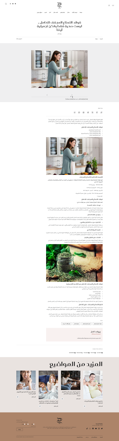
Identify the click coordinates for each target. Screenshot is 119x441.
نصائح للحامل (76, 323)
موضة (81, 12)
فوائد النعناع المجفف (98, 323)
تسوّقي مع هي (39, 12)
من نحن (87, 437)
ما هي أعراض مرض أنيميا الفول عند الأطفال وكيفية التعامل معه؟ (71, 394)
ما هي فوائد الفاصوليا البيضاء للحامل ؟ (93, 402)
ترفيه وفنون (62, 12)
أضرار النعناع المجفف (86, 323)
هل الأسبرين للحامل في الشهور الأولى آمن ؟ (26, 393)
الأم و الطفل (100, 406)
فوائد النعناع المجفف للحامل (96, 119)
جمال (68, 12)
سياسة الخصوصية (80, 437)
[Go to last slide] (72, 95)
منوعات (96, 38)
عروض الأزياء (74, 12)
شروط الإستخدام (94, 437)
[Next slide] (47, 95)
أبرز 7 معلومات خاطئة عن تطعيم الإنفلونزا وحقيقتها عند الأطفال (48, 402)
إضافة (19, 429)
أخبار (50, 12)
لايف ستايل (55, 12)
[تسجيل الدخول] (109, 5)
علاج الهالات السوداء (66, 323)
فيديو (46, 12)
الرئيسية (101, 38)
